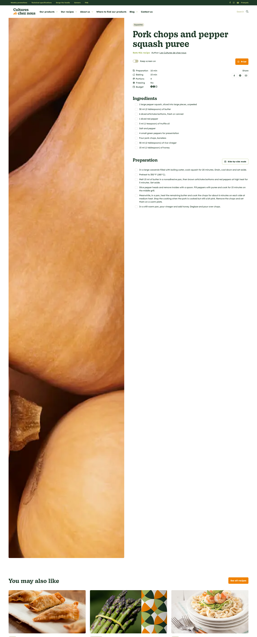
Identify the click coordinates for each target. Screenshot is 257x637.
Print (243, 61)
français (244, 3)
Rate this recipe (141, 52)
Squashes (138, 24)
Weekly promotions (19, 3)
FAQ (86, 3)
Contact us (147, 11)
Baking (139, 74)
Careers (77, 3)
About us (85, 11)
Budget (139, 87)
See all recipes (238, 580)
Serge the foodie (63, 3)
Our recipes (67, 11)
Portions (140, 78)
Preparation (142, 70)
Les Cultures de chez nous (173, 52)
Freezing (140, 82)
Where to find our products (111, 11)
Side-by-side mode (237, 161)
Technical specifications (41, 3)
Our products (47, 11)
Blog (132, 11)
